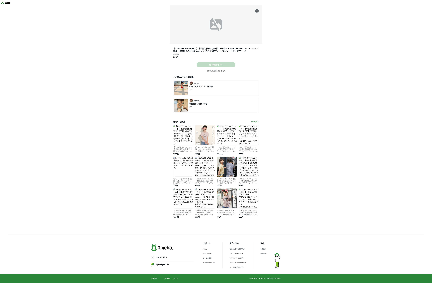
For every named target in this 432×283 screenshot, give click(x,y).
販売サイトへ (217, 65)
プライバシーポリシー (236, 253)
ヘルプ (205, 249)
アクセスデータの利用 (236, 258)
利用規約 (263, 249)
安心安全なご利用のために (238, 263)
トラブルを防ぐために (236, 267)
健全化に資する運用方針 (237, 249)
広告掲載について (170, 278)
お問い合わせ (207, 253)
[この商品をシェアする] (257, 11)
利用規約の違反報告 (209, 263)
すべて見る (255, 122)
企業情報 (154, 278)
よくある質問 (207, 258)
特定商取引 (264, 253)
